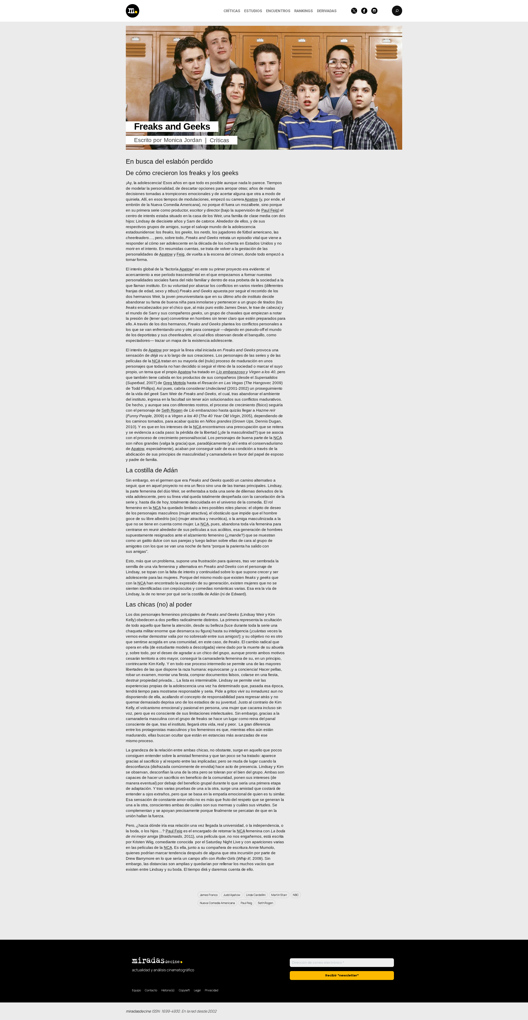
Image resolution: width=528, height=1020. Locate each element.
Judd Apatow (231, 895)
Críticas (219, 140)
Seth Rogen (172, 410)
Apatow (251, 199)
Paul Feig (269, 210)
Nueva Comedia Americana (217, 903)
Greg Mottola (174, 383)
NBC (296, 895)
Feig (180, 254)
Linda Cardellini (255, 895)
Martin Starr (279, 895)
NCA (156, 361)
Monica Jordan (183, 140)
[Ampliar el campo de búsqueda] (397, 11)
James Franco (209, 895)
